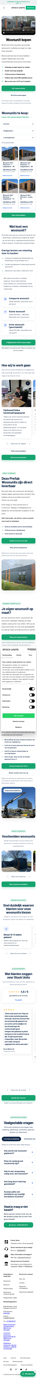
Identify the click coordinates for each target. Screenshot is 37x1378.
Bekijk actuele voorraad (18, 541)
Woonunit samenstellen (18, 637)
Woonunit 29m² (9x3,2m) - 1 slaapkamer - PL (9, 197)
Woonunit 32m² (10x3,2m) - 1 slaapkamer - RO (9, 164)
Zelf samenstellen (18, 88)
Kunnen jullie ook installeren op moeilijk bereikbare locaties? (14, 1194)
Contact (21, 1283)
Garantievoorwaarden (26, 1292)
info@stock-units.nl (24, 1257)
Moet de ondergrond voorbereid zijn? (13, 1162)
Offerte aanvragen (18, 1361)
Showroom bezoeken (18, 457)
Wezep (20, 1266)
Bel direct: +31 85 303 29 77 (18, 1225)
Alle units (13, 1358)
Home (5, 1358)
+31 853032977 (11, 1321)
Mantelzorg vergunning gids (8, 1293)
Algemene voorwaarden (23, 1287)
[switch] (32, 694)
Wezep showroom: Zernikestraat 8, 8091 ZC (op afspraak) (9, 1327)
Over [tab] (30, 655)
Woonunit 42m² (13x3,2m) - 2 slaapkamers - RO (26, 164)
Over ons (22, 1279)
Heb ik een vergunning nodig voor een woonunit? (16, 1172)
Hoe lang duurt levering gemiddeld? (15, 1182)
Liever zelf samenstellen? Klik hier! (17, 117)
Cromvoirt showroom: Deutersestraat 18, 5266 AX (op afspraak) (9, 1336)
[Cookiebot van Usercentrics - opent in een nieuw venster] (27, 649)
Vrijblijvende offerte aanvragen (18, 342)
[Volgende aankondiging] (33, 2)
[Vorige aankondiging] (3, 2)
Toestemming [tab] (7, 655)
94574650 (6, 1313)
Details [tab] (18, 655)
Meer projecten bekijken (18, 884)
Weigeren (18, 727)
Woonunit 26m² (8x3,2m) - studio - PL (26, 197)
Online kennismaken (18, 451)
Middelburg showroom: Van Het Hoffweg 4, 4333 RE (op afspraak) (9, 1345)
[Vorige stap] (7, 443)
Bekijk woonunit (8, 175)
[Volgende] (30, 953)
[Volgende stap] (29, 443)
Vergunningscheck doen (18, 766)
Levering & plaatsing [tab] (11, 1139)
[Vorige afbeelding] (8, 876)
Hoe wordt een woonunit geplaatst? (15, 1151)
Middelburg (28, 1266)
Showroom (30, 8)
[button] (4, 8)
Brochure (6, 1285)
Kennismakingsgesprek (10, 1365)
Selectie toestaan (18, 721)
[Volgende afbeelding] (29, 876)
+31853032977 (21, 1250)
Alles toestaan (18, 715)
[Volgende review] (29, 1090)
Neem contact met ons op (18, 773)
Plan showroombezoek (18, 547)
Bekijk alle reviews (18, 1098)
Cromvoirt (14, 1266)
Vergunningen (8, 1288)
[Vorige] (7, 953)
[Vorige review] (7, 1090)
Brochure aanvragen (18, 95)
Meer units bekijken (18, 215)
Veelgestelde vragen (10, 1298)
